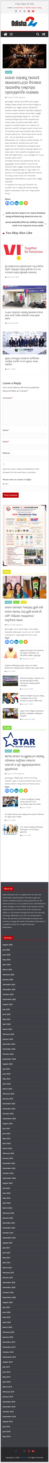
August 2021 (8, 1243)
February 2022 (8, 1213)
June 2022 (6, 1193)
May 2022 (6, 1198)
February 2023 (8, 1153)
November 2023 (9, 1109)
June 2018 (6, 1431)
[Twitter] (12, 203)
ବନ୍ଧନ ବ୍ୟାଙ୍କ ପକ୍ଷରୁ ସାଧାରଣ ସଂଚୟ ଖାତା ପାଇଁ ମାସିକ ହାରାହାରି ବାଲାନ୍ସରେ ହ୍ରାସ (24, 315)
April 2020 (7, 1322)
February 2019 (8, 1392)
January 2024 (8, 1099)
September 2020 (9, 1297)
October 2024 (8, 1054)
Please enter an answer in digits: (17, 479)
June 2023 (6, 1133)
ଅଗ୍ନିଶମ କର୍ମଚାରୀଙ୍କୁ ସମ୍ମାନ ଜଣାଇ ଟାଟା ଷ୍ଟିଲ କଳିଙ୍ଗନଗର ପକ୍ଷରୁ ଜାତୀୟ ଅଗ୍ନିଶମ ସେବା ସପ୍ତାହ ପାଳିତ (24, 666)
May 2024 (6, 1079)
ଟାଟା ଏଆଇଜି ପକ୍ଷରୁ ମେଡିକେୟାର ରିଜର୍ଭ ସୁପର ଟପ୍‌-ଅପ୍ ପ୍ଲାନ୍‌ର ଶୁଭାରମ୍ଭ (31, 829)
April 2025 (7, 1024)
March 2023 (7, 1148)
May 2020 (6, 1317)
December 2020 (9, 1282)
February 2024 (8, 1094)
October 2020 (8, 1292)
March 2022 (7, 1208)
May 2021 (6, 1257)
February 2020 (8, 1332)
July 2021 (6, 1248)
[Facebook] (7, 203)
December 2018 (9, 1402)
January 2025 (8, 1039)
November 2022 (9, 1168)
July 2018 (6, 1426)
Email (6, 441)
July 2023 (6, 1128)
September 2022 (9, 1178)
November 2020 (9, 1287)
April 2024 (7, 1084)
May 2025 (6, 1019)
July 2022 (6, 1188)
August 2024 (8, 1064)
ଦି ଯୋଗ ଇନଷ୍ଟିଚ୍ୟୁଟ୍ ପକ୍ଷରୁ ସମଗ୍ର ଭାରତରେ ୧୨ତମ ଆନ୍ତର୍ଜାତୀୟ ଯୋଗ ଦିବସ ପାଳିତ (30, 801)
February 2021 (8, 1272)
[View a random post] (43, 34)
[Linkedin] (17, 203)
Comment (8, 398)
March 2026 (7, 969)
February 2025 (8, 1034)
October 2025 (8, 994)
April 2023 (7, 1143)
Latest (24, 602)
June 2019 (6, 1372)
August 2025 (8, 1004)
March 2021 (7, 1267)
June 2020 (6, 1312)
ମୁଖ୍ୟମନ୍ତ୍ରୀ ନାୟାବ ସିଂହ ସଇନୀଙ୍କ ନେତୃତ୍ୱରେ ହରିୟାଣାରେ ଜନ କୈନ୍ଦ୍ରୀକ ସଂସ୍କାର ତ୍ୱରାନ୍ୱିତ (32, 652)
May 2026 (6, 959)
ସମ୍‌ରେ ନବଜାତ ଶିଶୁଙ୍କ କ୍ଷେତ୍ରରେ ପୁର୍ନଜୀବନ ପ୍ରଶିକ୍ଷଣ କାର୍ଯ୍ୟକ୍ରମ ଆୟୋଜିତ (32, 713)
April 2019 (7, 1382)
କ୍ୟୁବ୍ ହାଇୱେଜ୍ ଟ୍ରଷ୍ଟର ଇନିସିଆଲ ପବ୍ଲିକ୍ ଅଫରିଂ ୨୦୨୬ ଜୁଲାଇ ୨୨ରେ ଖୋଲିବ (22, 361)
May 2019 (6, 1377)
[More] (26, 203)
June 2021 (6, 1253)
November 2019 (9, 1347)
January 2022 (8, 1218)
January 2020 (8, 1337)
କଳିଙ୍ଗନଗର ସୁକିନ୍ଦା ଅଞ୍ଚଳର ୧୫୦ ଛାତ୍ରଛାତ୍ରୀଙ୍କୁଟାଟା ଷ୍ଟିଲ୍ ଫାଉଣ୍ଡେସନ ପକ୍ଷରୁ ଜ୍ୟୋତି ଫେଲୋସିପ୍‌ (32, 682)
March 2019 (7, 1387)
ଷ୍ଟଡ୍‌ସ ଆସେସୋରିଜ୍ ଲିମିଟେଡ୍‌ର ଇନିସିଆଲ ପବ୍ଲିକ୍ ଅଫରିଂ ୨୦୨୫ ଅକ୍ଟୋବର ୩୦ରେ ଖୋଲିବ (24, 224)
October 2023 (8, 1113)
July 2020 (6, 1307)
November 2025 (9, 989)
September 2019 (9, 1357)
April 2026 (7, 964)
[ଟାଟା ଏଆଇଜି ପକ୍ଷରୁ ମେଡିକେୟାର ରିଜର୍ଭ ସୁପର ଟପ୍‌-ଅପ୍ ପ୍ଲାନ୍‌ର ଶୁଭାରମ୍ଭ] (10, 831)
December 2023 (9, 1103)
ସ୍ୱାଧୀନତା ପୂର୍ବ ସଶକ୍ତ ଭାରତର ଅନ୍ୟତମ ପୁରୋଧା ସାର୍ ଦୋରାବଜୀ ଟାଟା (26, 8)
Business (8, 72)
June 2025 (6, 1014)
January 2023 (8, 1158)
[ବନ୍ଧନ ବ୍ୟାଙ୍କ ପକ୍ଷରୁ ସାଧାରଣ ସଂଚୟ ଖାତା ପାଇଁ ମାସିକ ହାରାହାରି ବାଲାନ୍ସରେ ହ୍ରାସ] (24, 287)
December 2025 (9, 984)
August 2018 (8, 1421)
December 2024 (9, 1044)
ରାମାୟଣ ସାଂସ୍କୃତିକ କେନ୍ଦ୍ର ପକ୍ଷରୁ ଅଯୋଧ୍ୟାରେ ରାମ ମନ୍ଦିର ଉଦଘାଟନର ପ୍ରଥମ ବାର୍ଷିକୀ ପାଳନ (32, 698)
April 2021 (7, 1262)
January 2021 (8, 1277)
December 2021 (9, 1223)
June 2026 (6, 955)
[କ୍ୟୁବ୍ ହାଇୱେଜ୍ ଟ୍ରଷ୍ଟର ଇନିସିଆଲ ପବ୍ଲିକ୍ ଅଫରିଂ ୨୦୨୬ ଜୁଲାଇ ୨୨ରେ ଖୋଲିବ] (24, 333)
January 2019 (8, 1397)
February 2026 (8, 974)
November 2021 (9, 1228)
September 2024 (9, 1059)
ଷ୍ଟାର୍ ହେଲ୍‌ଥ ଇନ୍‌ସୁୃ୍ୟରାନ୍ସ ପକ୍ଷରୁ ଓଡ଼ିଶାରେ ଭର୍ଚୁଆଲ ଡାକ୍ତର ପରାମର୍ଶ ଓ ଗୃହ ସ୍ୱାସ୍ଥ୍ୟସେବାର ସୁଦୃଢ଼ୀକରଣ (24, 762)
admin (23, 97)
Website (6, 453)
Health (16, 602)
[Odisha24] (5, 34)
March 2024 (7, 1089)
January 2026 (8, 979)
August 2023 (8, 1123)
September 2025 (9, 999)
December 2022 (9, 1163)
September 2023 (9, 1118)
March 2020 (7, 1327)
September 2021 (9, 1238)
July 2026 (6, 950)
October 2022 (8, 1173)
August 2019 (8, 1362)
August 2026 (8, 945)
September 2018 (9, 1416)
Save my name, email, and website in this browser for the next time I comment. (21, 471)
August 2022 (8, 1183)
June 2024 (6, 1074)
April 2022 (7, 1203)
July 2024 (6, 1069)
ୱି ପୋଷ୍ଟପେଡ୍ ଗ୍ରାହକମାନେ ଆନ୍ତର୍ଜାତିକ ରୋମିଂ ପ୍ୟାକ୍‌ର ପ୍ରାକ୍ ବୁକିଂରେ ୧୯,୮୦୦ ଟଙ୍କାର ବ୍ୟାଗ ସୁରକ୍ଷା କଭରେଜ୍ (24, 269)
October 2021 (8, 1233)
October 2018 (8, 1411)
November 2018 (9, 1407)
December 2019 (9, 1342)
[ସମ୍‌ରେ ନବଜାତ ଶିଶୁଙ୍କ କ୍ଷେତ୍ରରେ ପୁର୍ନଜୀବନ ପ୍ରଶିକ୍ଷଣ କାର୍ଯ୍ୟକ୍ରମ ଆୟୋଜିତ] (10, 715)
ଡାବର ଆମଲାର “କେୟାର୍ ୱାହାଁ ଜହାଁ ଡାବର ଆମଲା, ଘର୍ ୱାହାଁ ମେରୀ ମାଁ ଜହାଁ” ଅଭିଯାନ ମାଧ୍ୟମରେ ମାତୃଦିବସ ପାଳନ (24, 613)
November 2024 (9, 1049)
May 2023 (6, 1138)
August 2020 (8, 1302)
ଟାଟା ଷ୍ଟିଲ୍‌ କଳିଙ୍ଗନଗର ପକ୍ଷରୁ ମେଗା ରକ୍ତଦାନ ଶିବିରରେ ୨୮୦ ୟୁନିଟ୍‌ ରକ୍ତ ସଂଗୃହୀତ (24, 815)
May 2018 (6, 1436)
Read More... (8, 927)
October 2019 (8, 1352)
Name (6, 430)
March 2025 (7, 1029)
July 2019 (6, 1367)
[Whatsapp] (21, 203)
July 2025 (6, 1009)
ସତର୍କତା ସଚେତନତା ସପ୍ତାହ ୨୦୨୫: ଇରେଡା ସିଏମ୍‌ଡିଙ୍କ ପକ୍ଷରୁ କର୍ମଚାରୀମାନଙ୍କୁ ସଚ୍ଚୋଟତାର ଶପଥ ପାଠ (25, 215)
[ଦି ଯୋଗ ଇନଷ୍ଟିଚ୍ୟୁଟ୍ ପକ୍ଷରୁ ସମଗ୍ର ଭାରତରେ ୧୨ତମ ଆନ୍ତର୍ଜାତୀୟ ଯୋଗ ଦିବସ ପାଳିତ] (10, 803)
